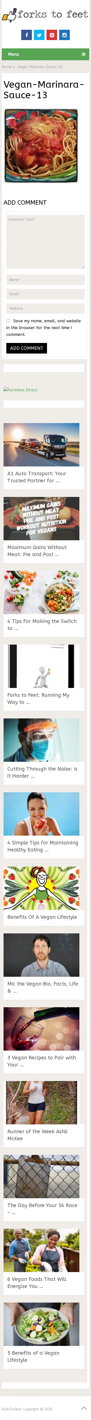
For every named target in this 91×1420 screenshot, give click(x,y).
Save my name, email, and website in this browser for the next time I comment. (43, 328)
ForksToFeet (12, 1409)
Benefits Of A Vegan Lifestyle (42, 917)
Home (7, 67)
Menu (13, 54)
